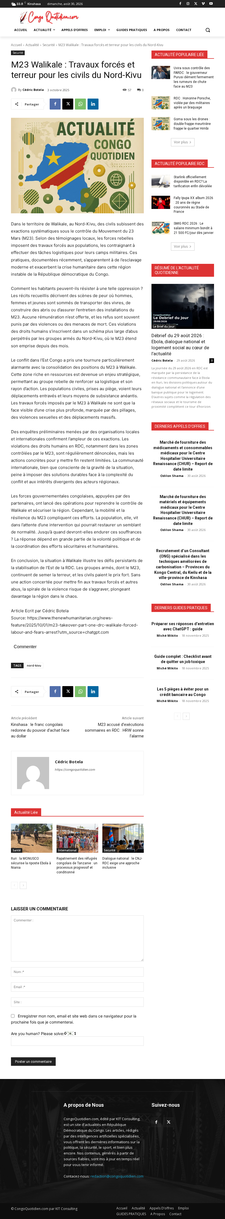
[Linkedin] (93, 104)
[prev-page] (14, 885)
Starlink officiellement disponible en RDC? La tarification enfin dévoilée (193, 181)
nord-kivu (34, 665)
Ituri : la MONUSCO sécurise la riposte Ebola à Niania (31, 863)
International (67, 850)
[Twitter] (168, 1122)
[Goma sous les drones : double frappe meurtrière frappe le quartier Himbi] (160, 123)
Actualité (32, 45)
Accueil (16, 45)
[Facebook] (180, 4)
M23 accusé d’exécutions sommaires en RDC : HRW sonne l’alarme (114, 730)
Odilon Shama (172, 476)
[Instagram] (188, 4)
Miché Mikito (167, 635)
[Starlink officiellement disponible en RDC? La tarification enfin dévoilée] (160, 181)
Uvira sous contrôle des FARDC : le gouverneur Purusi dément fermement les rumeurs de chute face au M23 (194, 77)
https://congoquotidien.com (75, 769)
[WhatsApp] (80, 104)
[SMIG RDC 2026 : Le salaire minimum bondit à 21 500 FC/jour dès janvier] (160, 227)
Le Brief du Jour (164, 326)
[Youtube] (211, 4)
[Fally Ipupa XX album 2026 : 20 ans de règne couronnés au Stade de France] (160, 202)
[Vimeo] (203, 4)
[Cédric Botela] (14, 90)
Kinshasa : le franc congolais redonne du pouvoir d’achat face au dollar (40, 730)
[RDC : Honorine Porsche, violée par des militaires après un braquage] (160, 102)
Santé (17, 850)
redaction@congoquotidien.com (117, 1176)
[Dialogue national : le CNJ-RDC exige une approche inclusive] (123, 838)
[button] (207, 30)
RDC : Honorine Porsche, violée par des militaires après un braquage (192, 103)
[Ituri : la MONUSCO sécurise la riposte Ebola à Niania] (31, 838)
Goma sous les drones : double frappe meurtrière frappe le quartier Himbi (192, 123)
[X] (196, 4)
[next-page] (23, 885)
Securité (49, 45)
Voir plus (181, 142)
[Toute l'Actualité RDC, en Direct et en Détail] (48, 17)
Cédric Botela (33, 90)
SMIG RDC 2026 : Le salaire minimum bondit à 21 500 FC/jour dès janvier (193, 228)
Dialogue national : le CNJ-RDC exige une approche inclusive (122, 863)
